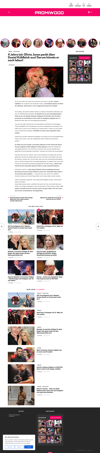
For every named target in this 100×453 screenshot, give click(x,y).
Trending (38, 210)
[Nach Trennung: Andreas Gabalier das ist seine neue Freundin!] (21, 354)
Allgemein (10, 223)
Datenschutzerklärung (14, 414)
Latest (71, 6)
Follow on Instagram (84, 57)
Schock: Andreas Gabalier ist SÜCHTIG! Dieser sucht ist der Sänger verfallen (82, 44)
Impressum (11, 416)
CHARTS (89, 6)
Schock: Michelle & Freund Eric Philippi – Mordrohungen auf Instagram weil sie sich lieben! (49, 43)
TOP (83, 6)
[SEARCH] (91, 12)
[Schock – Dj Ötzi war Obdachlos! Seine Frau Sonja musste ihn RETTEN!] (50, 267)
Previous (0, 43)
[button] (72, 63)
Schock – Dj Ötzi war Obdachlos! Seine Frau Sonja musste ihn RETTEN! (59, 44)
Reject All (19, 447)
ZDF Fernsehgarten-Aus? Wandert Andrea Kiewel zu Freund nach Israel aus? (4, 44)
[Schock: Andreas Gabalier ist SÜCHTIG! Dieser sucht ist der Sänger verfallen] (21, 374)
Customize (9, 447)
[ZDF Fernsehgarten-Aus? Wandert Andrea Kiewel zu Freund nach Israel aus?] (21, 216)
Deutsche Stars (17, 223)
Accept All (29, 447)
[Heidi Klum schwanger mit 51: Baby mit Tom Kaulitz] (50, 216)
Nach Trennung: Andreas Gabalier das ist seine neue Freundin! (71, 45)
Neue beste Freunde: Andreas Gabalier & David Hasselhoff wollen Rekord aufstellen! (93, 44)
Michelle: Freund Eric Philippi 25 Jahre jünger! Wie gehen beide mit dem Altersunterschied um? (27, 43)
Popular (78, 6)
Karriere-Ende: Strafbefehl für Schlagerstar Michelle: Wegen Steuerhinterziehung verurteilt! (38, 44)
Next (99, 43)
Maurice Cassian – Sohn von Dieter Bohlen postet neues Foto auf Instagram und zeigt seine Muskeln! (50, 390)
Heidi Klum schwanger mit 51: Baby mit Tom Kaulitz (16, 45)
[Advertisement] (50, 27)
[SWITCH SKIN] (89, 12)
